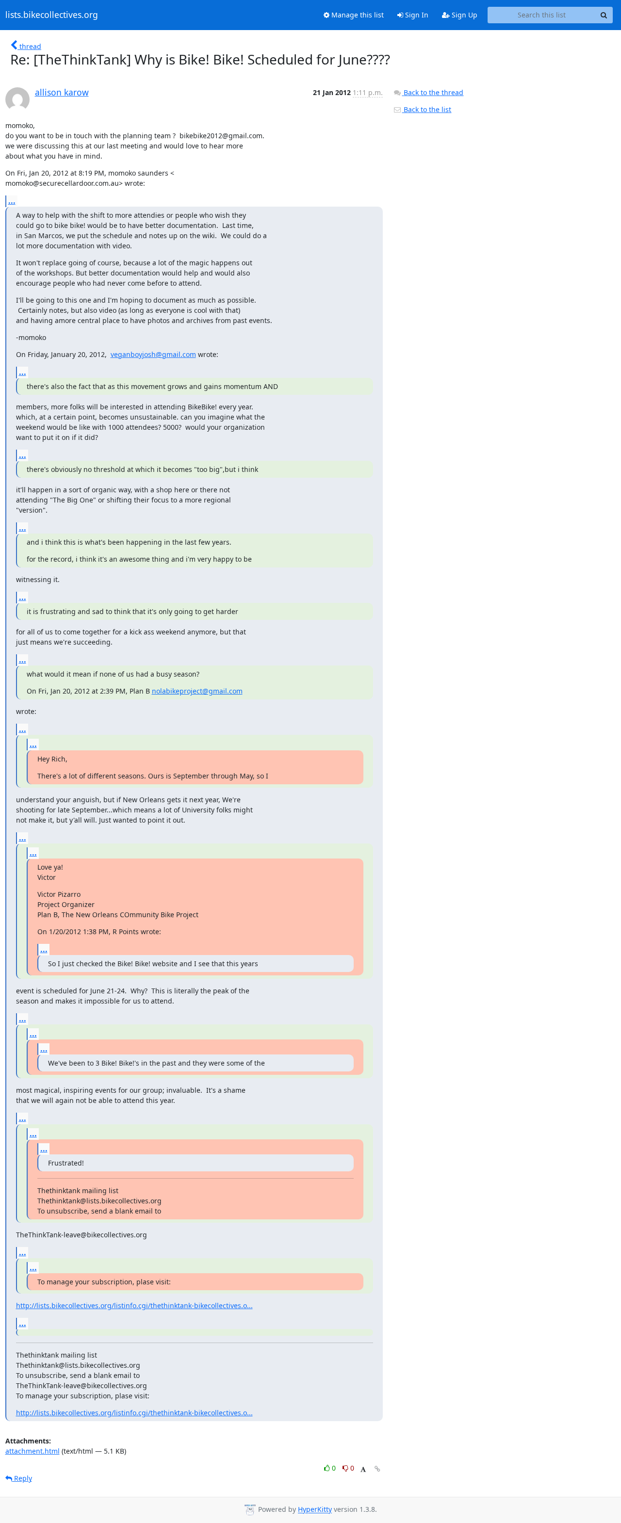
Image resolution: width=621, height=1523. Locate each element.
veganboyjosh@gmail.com (153, 354)
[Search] (604, 15)
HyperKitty (315, 1509)
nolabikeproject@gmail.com (197, 691)
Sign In (415, 14)
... (12, 200)
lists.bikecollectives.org (51, 15)
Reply (22, 1478)
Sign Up (463, 14)
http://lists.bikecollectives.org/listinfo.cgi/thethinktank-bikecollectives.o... (134, 1305)
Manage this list (356, 14)
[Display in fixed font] (363, 1469)
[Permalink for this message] (377, 1468)
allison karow (62, 92)
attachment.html (32, 1451)
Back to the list (426, 109)
